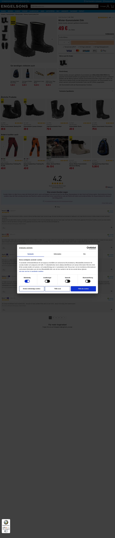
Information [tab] (57, 254)
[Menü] (9, 520)
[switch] (47, 281)
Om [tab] (84, 254)
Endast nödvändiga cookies (31, 288)
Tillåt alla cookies (83, 288)
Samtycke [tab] (30, 254)
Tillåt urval (57, 288)
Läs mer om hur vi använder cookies (31, 271)
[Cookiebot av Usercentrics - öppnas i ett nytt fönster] (88, 248)
